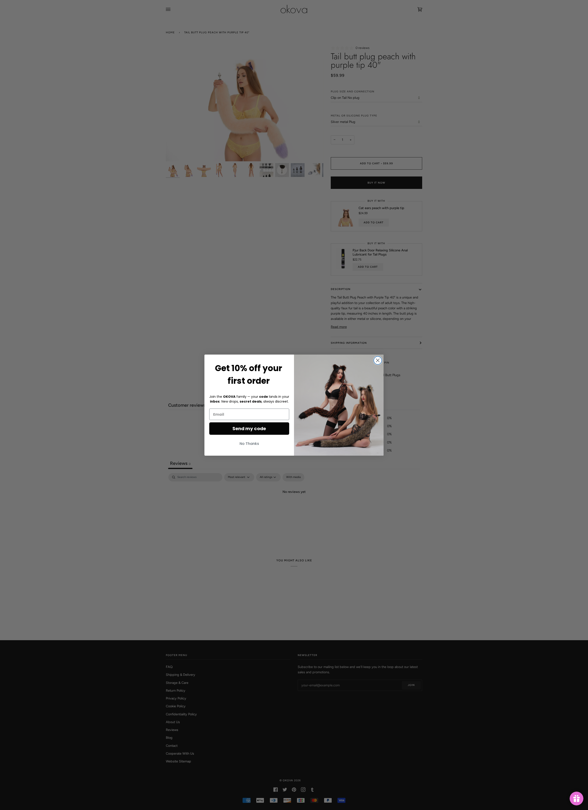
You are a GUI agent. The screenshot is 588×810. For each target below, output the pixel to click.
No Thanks (249, 443)
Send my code (249, 428)
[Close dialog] (378, 360)
